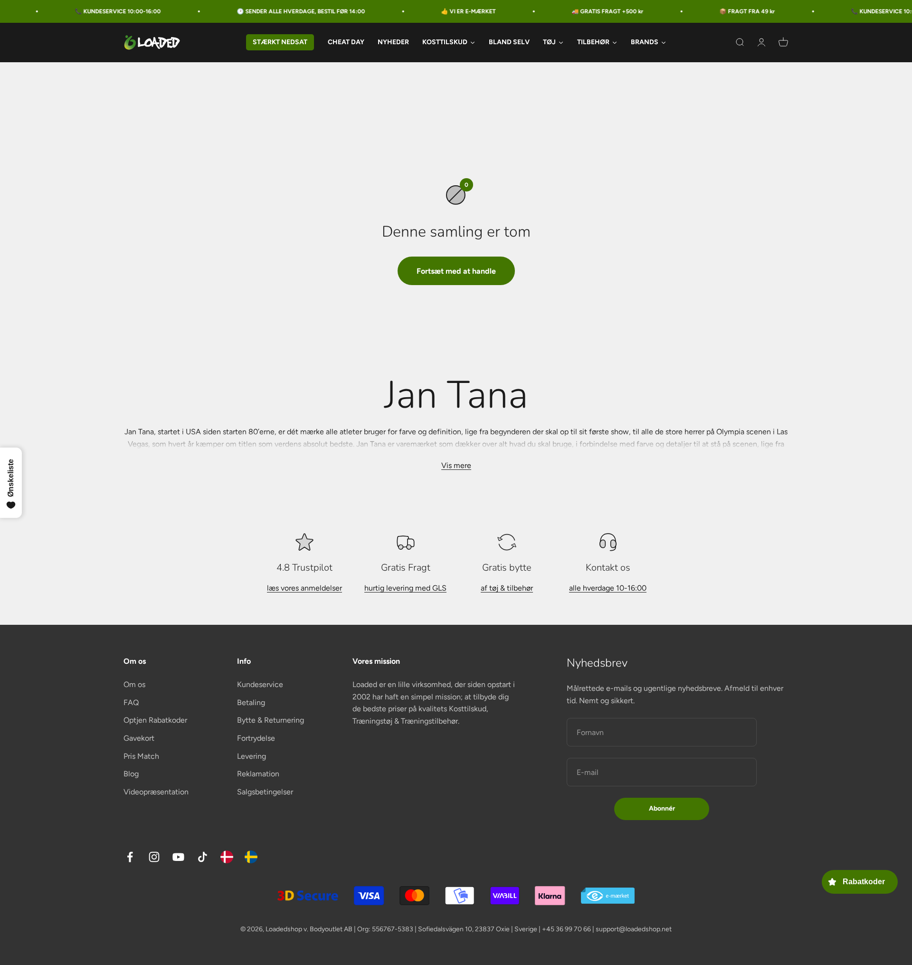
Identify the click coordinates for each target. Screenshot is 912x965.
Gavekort (139, 738)
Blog (131, 773)
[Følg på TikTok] (202, 856)
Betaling (251, 702)
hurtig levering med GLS (405, 587)
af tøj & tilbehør (507, 587)
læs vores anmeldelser (304, 587)
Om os (134, 684)
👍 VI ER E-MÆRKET (446, 11)
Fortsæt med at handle (456, 271)
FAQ (131, 702)
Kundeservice (260, 684)
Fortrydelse (256, 738)
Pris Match (141, 756)
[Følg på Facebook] (130, 856)
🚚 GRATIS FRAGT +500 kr (585, 11)
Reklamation (258, 773)
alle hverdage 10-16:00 (607, 587)
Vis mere (456, 465)
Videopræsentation (156, 791)
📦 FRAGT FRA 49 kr (725, 11)
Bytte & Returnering (270, 720)
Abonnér (662, 808)
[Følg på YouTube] (178, 856)
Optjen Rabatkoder (155, 720)
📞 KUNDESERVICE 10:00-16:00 (96, 11)
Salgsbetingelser (265, 791)
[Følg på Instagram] (154, 856)
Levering (251, 756)
